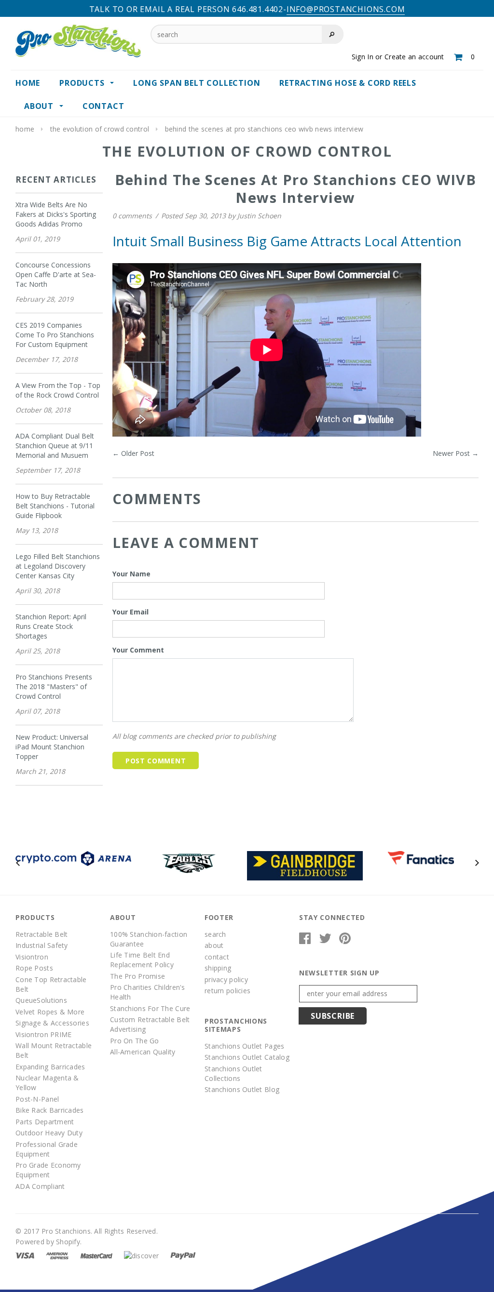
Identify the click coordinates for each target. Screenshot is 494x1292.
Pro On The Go (134, 1040)
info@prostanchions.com (346, 9)
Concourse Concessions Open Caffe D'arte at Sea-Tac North (55, 274)
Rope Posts (34, 967)
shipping (218, 967)
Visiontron (31, 956)
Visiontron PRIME (43, 1034)
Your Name (131, 573)
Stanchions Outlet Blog (242, 1089)
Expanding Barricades (50, 1066)
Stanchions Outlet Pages (244, 1046)
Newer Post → (456, 453)
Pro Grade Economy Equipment (48, 1169)
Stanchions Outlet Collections (233, 1073)
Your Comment (138, 649)
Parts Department (44, 1121)
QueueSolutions (41, 1000)
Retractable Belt (41, 934)
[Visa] (24, 1255)
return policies (227, 990)
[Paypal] (183, 1255)
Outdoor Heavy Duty (48, 1132)
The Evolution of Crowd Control (99, 128)
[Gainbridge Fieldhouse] (305, 864)
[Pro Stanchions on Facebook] (305, 940)
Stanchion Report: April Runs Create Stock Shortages (50, 626)
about (214, 945)
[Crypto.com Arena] (73, 857)
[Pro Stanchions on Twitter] (325, 940)
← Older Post (133, 453)
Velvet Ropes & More (49, 1011)
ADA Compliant (40, 1186)
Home (24, 128)
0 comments (133, 215)
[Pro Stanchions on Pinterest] (345, 940)
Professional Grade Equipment (46, 1149)
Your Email (130, 611)
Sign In (362, 56)
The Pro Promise (137, 976)
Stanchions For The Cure (150, 1008)
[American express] (57, 1255)
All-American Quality (143, 1051)
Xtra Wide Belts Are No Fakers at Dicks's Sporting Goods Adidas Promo (55, 214)
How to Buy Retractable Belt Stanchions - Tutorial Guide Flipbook (55, 506)
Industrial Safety (41, 945)
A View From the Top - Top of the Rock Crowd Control (57, 390)
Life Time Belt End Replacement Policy (142, 959)
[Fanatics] (421, 856)
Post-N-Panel (37, 1099)
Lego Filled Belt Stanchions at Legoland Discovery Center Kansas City (57, 566)
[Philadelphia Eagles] (189, 861)
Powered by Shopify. (48, 1241)
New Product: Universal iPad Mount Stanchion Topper (51, 747)
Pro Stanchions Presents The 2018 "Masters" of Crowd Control (53, 686)
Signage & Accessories (52, 1022)
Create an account (414, 56)
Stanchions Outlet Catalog (247, 1057)
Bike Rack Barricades (49, 1110)
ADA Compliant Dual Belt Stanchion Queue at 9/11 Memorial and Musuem (54, 445)
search (215, 934)
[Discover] (141, 1255)
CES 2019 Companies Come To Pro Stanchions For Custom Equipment (54, 334)
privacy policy (226, 979)
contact (217, 956)
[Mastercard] (96, 1255)
